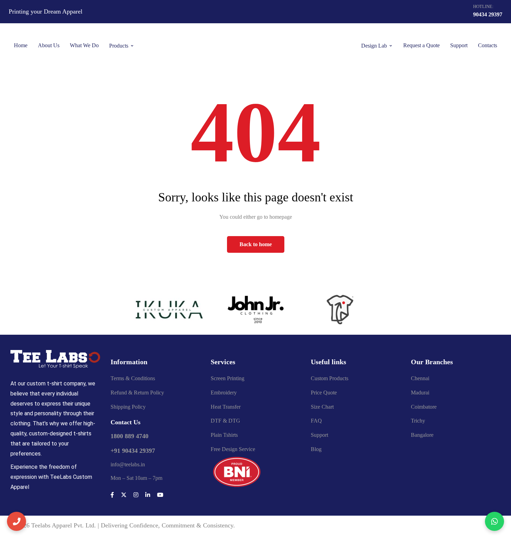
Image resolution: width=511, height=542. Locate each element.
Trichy (418, 421)
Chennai (420, 378)
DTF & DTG (225, 421)
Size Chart (322, 407)
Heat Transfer (226, 407)
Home (20, 45)
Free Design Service (233, 449)
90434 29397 (487, 14)
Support (459, 45)
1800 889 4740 (129, 436)
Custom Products (329, 378)
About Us (48, 45)
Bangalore (422, 435)
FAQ (316, 421)
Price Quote (324, 392)
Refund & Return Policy (137, 392)
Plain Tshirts (224, 435)
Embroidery (224, 392)
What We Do (84, 45)
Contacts (487, 45)
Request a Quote (421, 45)
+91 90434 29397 (133, 450)
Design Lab (374, 46)
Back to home (256, 244)
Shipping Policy (128, 407)
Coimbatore (424, 407)
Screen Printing (227, 378)
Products (118, 46)
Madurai (420, 392)
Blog (316, 449)
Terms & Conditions (133, 378)
